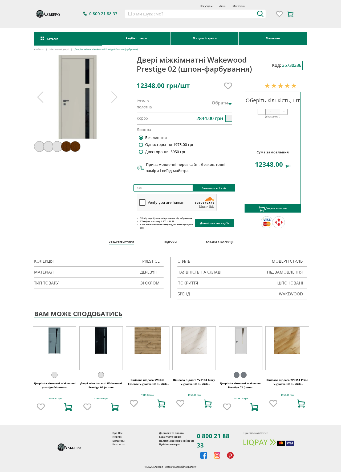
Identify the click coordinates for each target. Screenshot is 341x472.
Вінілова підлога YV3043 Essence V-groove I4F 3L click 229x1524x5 (147, 384)
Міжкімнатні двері (59, 49)
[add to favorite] (40, 407)
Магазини (239, 6)
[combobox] (195, 14)
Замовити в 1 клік (214, 188)
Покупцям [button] (206, 6)
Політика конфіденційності (176, 440)
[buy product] (68, 407)
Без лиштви (156, 137)
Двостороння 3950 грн (165, 151)
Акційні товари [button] (136, 38)
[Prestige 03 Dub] (243, 375)
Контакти (118, 444)
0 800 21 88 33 (213, 440)
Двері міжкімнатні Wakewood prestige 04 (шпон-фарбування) (54, 387)
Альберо (38, 49)
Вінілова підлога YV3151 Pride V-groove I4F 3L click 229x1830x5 (287, 384)
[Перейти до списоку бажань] (279, 14)
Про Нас (117, 433)
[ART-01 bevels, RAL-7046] (236, 375)
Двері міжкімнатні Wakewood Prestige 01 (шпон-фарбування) (101, 387)
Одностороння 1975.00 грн (169, 144)
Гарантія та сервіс (170, 436)
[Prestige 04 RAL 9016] (54, 375)
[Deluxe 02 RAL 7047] (101, 375)
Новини (117, 436)
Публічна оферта (169, 444)
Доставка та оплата (171, 433)
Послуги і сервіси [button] (205, 38)
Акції (222, 6)
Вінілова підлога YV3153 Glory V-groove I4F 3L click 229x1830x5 (194, 384)
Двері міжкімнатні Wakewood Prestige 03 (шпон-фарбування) (240, 387)
